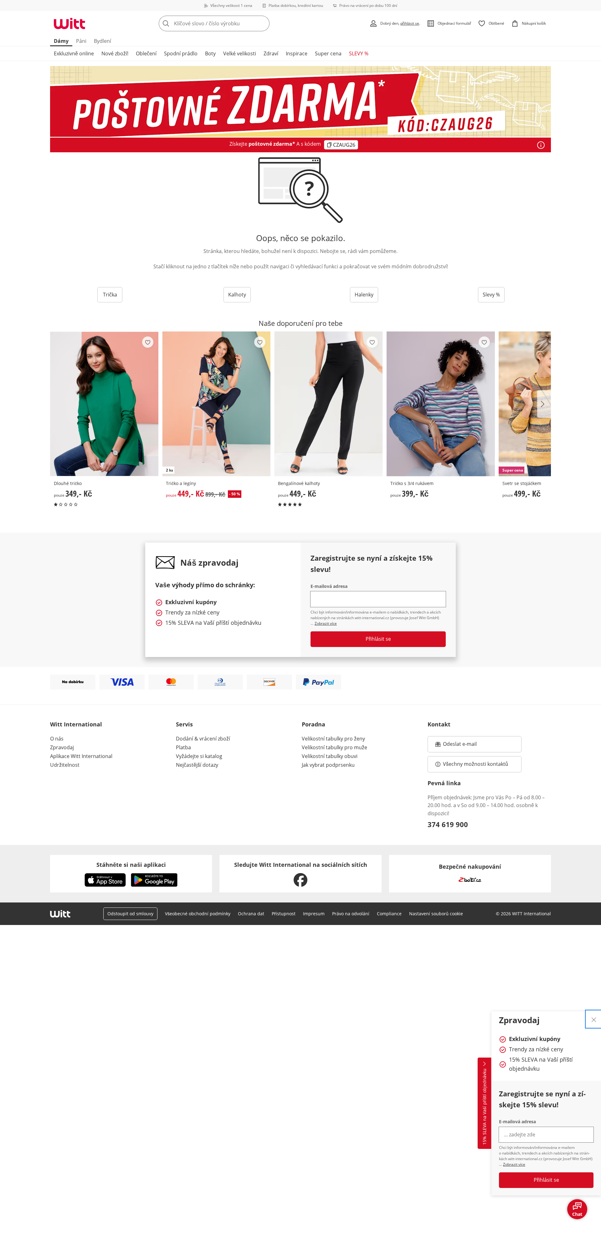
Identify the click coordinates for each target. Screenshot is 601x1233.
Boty (210, 53)
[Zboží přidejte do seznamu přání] (147, 342)
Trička (110, 294)
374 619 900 (448, 824)
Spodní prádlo (181, 53)
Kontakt (439, 724)
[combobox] (228, 23)
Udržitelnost (65, 764)
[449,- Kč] (328, 403)
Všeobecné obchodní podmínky (197, 914)
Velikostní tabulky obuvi (329, 756)
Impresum (314, 914)
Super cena (328, 53)
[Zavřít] (594, 1019)
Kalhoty (237, 294)
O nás (57, 738)
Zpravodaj (62, 747)
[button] (544, 404)
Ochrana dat (251, 914)
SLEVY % (358, 53)
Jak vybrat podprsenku (328, 764)
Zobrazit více (514, 1164)
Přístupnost (283, 914)
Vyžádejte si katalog (199, 756)
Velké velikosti (239, 53)
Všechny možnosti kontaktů (475, 764)
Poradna (313, 724)
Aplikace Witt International (81, 756)
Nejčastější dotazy (197, 764)
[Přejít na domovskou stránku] (69, 23)
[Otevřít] (541, 145)
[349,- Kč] (104, 403)
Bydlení (102, 41)
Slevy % (491, 294)
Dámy (61, 41)
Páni (81, 41)
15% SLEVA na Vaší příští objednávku (484, 1107)
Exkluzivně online (74, 53)
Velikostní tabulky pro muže (334, 747)
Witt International (76, 724)
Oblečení (146, 53)
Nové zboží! (114, 53)
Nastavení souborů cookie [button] (436, 914)
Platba (183, 747)
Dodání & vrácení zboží (203, 738)
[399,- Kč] (441, 403)
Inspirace (296, 53)
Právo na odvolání (350, 914)
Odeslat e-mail (467, 745)
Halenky (364, 294)
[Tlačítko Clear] (262, 23)
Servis (184, 724)
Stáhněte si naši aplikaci (131, 864)
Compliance (389, 914)
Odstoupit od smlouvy (130, 914)
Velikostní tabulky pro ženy (333, 738)
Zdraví (271, 53)
